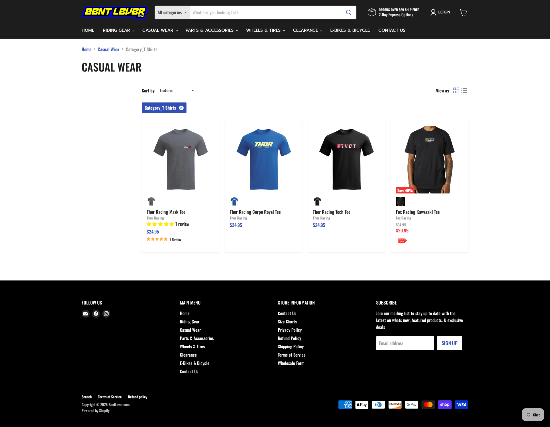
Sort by (148, 90)
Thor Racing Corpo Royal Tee (255, 211)
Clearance (306, 30)
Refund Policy (289, 338)
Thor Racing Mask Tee (166, 211)
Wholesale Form (291, 363)
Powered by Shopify (95, 410)
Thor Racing (155, 218)
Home (88, 30)
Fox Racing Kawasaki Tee (418, 211)
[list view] (464, 90)
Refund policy (137, 397)
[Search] (348, 12)
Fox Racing (403, 218)
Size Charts (287, 321)
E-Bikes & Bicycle (350, 30)
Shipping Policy (291, 346)
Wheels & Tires (264, 30)
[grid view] (456, 90)
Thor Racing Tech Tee (331, 211)
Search (87, 397)
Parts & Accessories (210, 30)
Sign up (449, 343)
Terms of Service (292, 354)
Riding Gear (117, 30)
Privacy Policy (290, 330)
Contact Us (392, 30)
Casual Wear (158, 30)
